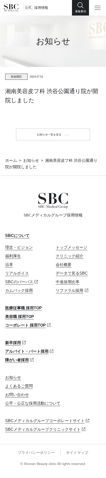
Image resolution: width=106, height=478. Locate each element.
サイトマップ (77, 453)
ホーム (11, 160)
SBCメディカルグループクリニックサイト (43, 429)
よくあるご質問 (19, 386)
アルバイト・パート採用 (27, 351)
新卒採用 (13, 342)
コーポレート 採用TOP (25, 325)
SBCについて (17, 235)
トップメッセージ (71, 247)
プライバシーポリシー (36, 453)
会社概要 (63, 264)
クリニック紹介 (69, 256)
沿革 (9, 264)
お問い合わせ (17, 394)
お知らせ (31, 160)
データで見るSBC (72, 273)
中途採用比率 (67, 282)
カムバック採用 (19, 290)
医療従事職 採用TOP (23, 308)
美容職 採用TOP (19, 316)
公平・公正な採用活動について (32, 403)
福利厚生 (13, 256)
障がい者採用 (17, 360)
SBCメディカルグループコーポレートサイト (45, 420)
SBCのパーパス (19, 282)
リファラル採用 (69, 290)
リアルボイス (17, 273)
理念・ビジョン (19, 247)
